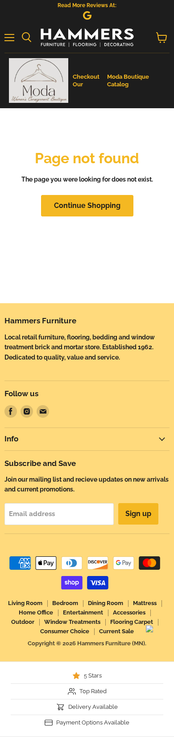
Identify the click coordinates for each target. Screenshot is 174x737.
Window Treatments (72, 621)
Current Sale (116, 631)
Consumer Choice (64, 631)
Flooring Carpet (131, 621)
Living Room (25, 603)
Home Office (36, 612)
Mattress (145, 603)
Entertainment (83, 612)
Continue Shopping (87, 205)
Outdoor (22, 621)
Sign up (138, 513)
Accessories (129, 612)
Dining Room (105, 603)
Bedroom (65, 603)
